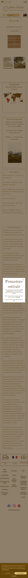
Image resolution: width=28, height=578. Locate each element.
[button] (23, 280)
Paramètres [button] (14, 575)
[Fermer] (26, 565)
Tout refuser (7, 573)
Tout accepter (21, 573)
